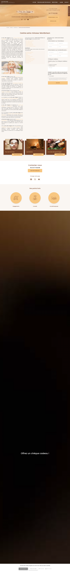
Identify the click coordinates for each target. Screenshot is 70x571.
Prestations (54, 2)
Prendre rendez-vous (53, 17)
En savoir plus (17, 154)
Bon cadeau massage (30, 40)
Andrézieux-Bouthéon (29, 52)
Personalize (42, 568)
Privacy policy (49, 568)
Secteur (11, 27)
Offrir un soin (53, 21)
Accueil (34, 2)
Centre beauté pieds (29, 45)
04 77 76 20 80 (53, 13)
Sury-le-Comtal (28, 61)
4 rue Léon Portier (53, 9)
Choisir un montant (53, 64)
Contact (66, 2)
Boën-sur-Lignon (29, 53)
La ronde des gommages (54, 152)
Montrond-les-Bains (29, 56)
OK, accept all (23, 568)
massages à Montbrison (18, 83)
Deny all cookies (33, 568)
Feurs (27, 54)
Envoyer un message (35, 170)
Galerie (61, 2)
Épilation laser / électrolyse (44, 2)
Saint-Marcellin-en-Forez (30, 59)
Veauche (27, 62)
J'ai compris (51, 76)
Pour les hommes (10, 152)
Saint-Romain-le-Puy (29, 60)
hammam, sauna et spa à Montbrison (10, 98)
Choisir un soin (52, 65)
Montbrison (16, 27)
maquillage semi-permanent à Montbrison (11, 126)
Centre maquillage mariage (30, 46)
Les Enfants (29, 152)
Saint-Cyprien (28, 57)
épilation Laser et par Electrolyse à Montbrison (12, 114)
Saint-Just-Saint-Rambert (30, 58)
